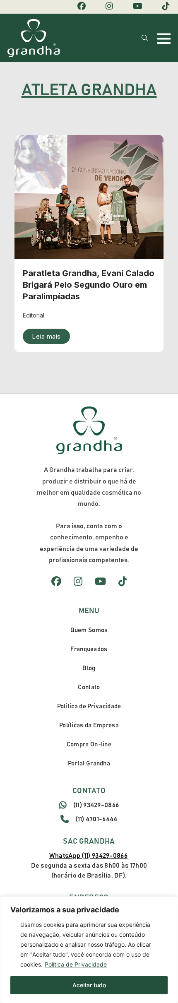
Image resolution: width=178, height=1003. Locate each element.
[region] (89, 949)
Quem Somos (89, 630)
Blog (88, 668)
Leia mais (46, 336)
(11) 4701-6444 (96, 819)
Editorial (33, 315)
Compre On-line (89, 744)
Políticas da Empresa (89, 725)
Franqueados (88, 649)
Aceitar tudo (89, 985)
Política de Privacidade (76, 964)
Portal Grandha (89, 763)
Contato (89, 687)
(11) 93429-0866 (96, 805)
